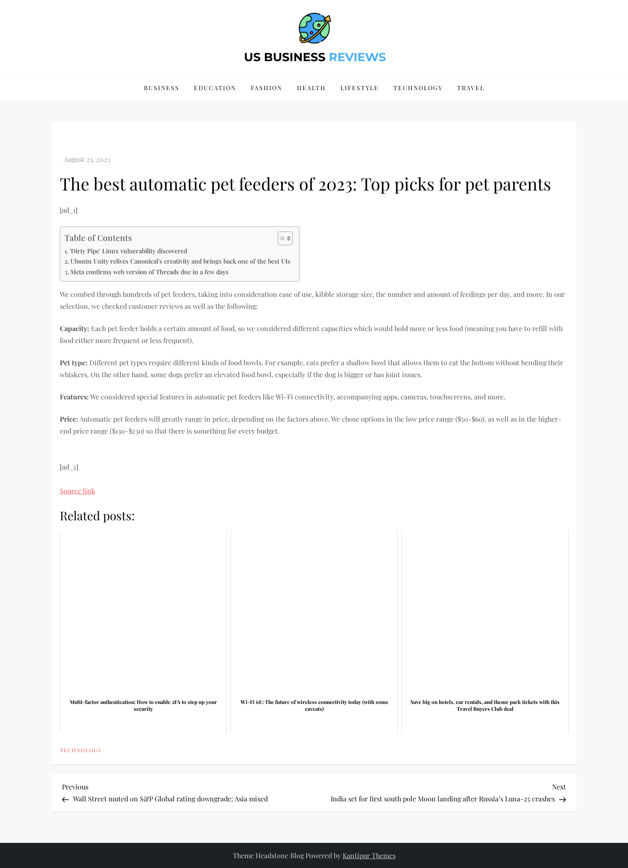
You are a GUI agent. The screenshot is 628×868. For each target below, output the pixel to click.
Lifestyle (359, 88)
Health (311, 88)
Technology (418, 88)
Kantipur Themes (369, 855)
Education (215, 88)
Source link (77, 490)
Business (161, 88)
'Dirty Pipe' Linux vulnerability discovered (128, 250)
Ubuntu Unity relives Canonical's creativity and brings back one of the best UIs (180, 261)
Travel (470, 88)
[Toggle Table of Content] (281, 238)
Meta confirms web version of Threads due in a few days (149, 271)
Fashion (266, 88)
